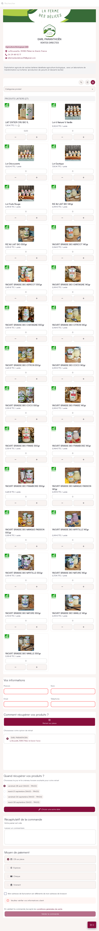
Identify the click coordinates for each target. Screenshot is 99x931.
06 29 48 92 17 (14, 54)
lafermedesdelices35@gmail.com (22, 58)
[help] (18, 125)
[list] (87, 82)
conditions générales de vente (49, 909)
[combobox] (49, 89)
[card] (92, 82)
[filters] (81, 82)
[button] (7, 738)
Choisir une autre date (50, 809)
